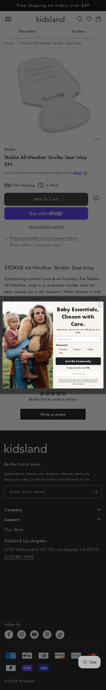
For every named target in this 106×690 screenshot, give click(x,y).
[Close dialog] (100, 305)
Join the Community (78, 361)
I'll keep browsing (78, 373)
